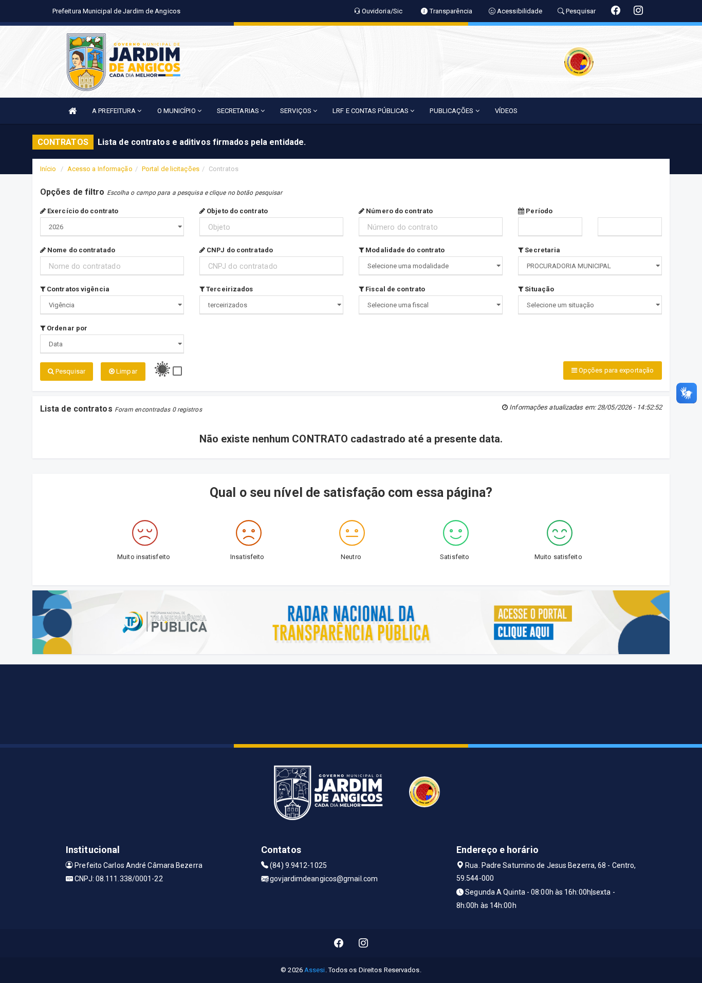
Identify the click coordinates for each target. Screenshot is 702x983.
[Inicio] (72, 111)
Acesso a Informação (100, 169)
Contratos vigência (77, 289)
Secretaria (541, 250)
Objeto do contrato (236, 211)
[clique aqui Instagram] (364, 943)
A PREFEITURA (114, 111)
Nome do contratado (80, 250)
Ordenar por (66, 328)
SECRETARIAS (239, 111)
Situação (538, 289)
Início (48, 169)
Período (538, 211)
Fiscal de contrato (394, 289)
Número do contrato (398, 211)
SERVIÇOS (296, 111)
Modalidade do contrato (404, 250)
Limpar (126, 371)
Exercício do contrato (82, 211)
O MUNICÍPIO (177, 111)
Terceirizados (229, 289)
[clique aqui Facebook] (339, 943)
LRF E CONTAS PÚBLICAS (371, 111)
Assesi (314, 970)
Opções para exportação (615, 370)
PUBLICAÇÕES (452, 111)
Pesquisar (69, 371)
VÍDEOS (506, 111)
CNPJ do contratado (239, 250)
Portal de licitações (170, 169)
